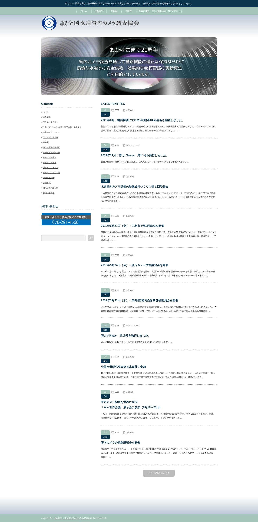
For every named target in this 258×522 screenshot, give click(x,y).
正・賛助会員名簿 (50, 137)
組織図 (114, 11)
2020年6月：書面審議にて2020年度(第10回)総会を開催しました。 (143, 120)
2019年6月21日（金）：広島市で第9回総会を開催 (132, 225)
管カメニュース (133, 145)
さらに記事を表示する (158, 473)
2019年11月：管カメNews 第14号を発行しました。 (135, 155)
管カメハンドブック (51, 172)
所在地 (129, 11)
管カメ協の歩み (159, 11)
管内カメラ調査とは (51, 152)
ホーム (84, 11)
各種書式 (47, 183)
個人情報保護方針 (50, 188)
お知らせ (130, 110)
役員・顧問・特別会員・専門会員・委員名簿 (62, 127)
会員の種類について (51, 132)
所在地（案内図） (50, 122)
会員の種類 (144, 11)
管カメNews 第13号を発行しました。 (126, 335)
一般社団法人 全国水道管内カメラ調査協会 (71, 518)
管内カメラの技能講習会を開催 (120, 442)
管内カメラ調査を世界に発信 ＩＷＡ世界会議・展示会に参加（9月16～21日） (131, 405)
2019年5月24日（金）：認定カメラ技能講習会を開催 (134, 265)
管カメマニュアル (50, 168)
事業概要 (99, 11)
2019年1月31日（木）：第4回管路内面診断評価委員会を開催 (139, 300)
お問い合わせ (174, 11)
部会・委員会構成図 (51, 147)
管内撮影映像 (48, 178)
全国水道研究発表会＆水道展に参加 (123, 366)
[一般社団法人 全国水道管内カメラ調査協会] (90, 28)
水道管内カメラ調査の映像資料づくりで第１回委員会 (134, 186)
